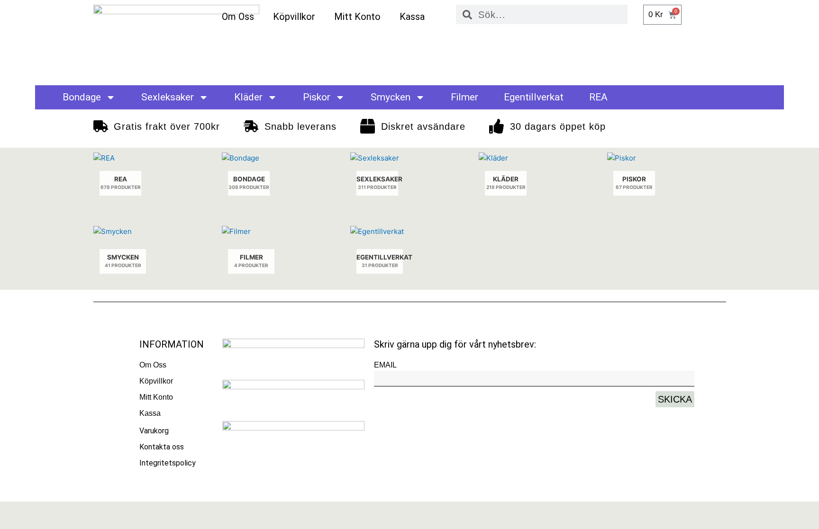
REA (598, 97)
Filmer (464, 97)
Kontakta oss (161, 446)
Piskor (316, 97)
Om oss (238, 16)
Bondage (82, 97)
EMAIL (385, 365)
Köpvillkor (294, 16)
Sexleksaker (167, 97)
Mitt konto (357, 16)
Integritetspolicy (167, 462)
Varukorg (154, 430)
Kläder (248, 97)
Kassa (412, 16)
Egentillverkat (534, 97)
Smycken (390, 97)
